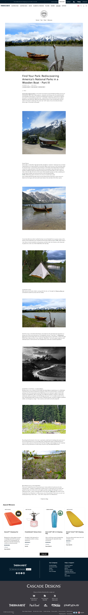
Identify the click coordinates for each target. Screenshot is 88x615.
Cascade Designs (53, 565)
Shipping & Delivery (69, 571)
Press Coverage (52, 571)
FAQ (66, 574)
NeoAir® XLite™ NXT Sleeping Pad (74, 532)
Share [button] (25, 90)
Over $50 (45, 599)
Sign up (28, 569)
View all (44, 554)
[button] (15, 6)
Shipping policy (62, 613)
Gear (45, 20)
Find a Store (67, 575)
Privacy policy (54, 611)
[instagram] (17, 573)
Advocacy (50, 20)
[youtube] (24, 573)
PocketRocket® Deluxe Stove (33, 532)
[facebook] (19, 573)
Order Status (67, 566)
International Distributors (70, 572)
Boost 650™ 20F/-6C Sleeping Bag (53, 532)
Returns (66, 568)
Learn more (34, 599)
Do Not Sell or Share (37, 611)
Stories (37, 20)
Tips (41, 20)
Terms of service (62, 611)
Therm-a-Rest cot (60, 291)
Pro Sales (51, 569)
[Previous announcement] (5, 2)
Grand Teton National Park (28, 93)
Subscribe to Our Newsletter (18, 569)
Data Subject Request (27, 611)
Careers (50, 568)
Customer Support (69, 565)
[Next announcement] (45, 2)
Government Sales (53, 566)
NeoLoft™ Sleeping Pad (11, 532)
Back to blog (44, 499)
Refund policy (70, 611)
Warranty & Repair (68, 569)
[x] (21, 573)
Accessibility (69, 613)
